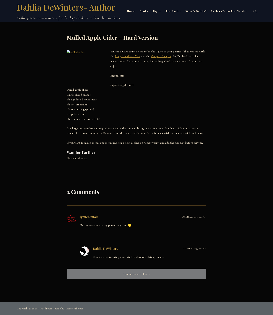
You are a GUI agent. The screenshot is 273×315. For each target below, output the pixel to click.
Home (131, 11)
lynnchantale (89, 217)
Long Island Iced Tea (127, 56)
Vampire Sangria (161, 56)
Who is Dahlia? (196, 11)
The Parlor (173, 11)
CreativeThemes (74, 308)
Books (144, 11)
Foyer (157, 11)
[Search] (255, 11)
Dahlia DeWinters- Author (66, 7)
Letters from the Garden (229, 11)
